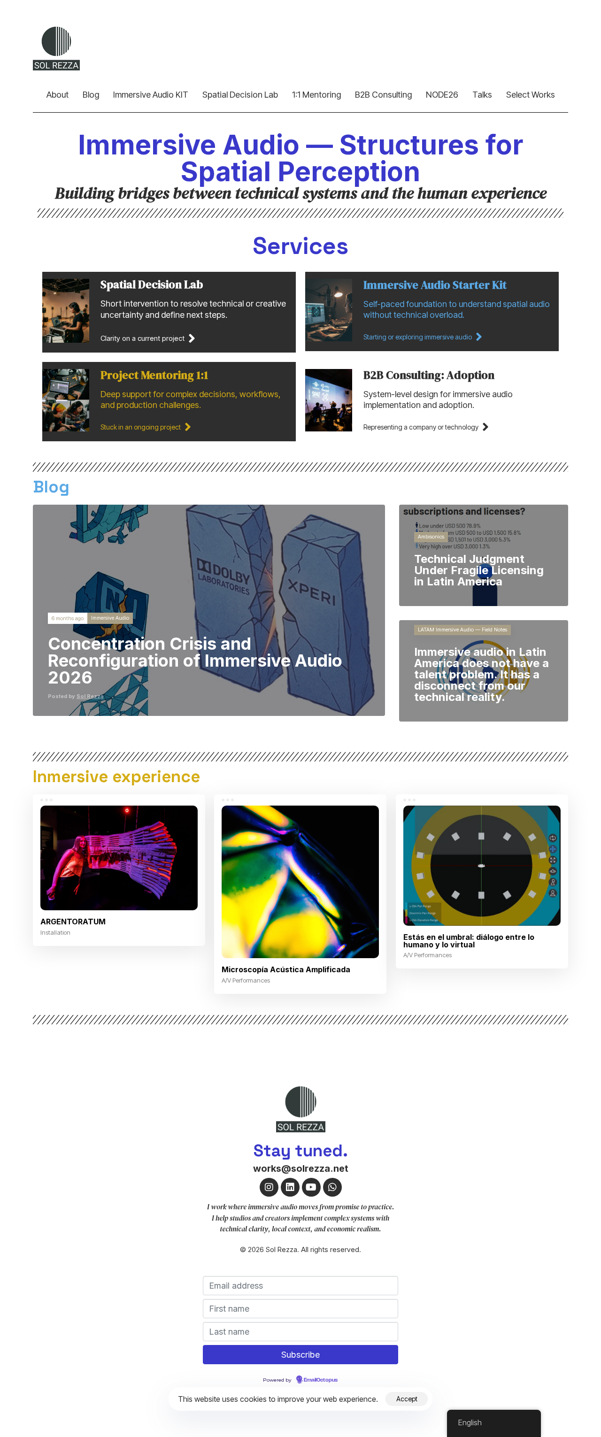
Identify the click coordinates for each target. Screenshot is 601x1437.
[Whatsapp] (332, 1187)
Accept (406, 1399)
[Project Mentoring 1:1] (169, 401)
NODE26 (442, 95)
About (57, 95)
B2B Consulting (383, 95)
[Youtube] (311, 1187)
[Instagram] (269, 1187)
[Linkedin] (290, 1187)
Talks (482, 95)
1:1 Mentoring (316, 95)
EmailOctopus (321, 1380)
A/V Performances (246, 980)
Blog (91, 95)
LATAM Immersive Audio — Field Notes (462, 630)
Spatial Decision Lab (240, 95)
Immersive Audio (110, 618)
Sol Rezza (90, 696)
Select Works (530, 95)
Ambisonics (431, 537)
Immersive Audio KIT (150, 95)
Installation (55, 932)
